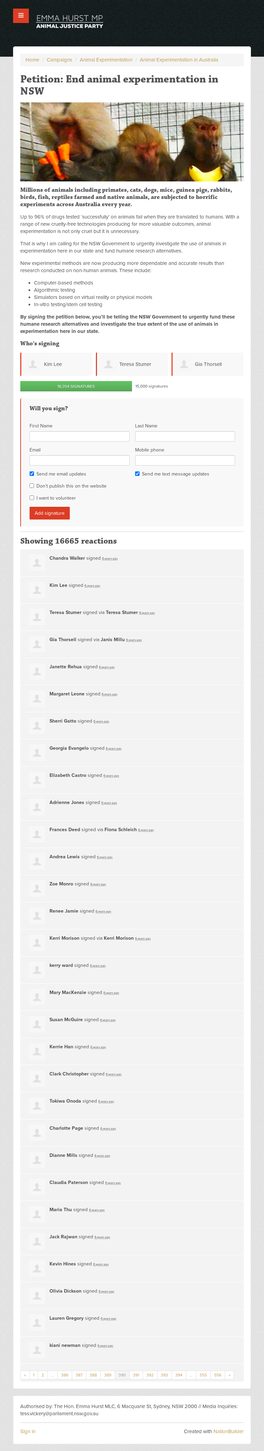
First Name (41, 426)
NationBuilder (228, 1431)
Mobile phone (149, 450)
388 (93, 1375)
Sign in (27, 1431)
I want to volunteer (56, 498)
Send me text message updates (175, 474)
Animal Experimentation (106, 60)
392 (150, 1375)
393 (164, 1375)
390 (122, 1375)
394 (179, 1375)
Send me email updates (61, 474)
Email (35, 450)
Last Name (146, 426)
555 (203, 1375)
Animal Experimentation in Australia (179, 60)
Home (32, 60)
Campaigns (59, 60)
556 (217, 1375)
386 (64, 1375)
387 (79, 1375)
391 (136, 1375)
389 (107, 1375)
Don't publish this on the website (71, 486)
